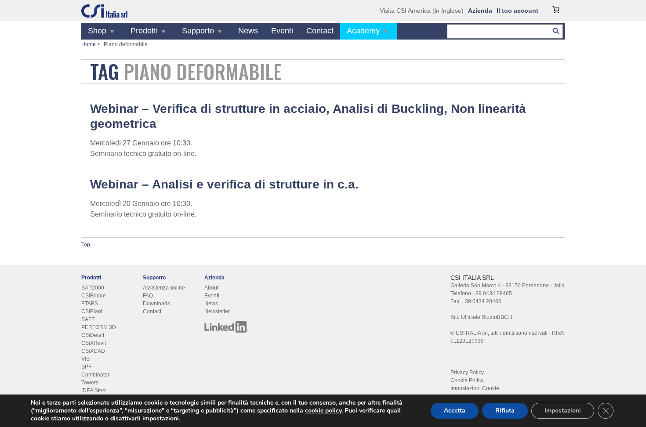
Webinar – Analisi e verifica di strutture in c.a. (224, 184)
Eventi (282, 30)
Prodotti (144, 30)
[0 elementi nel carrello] (556, 9)
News (248, 30)
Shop (97, 30)
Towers (89, 383)
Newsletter (217, 311)
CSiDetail (92, 335)
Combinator (95, 375)
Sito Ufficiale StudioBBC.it (481, 317)
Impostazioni (562, 410)
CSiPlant (91, 311)
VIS (85, 359)
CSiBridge (93, 296)
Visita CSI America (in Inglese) (422, 10)
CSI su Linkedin (226, 327)
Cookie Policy (466, 380)
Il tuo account (517, 10)
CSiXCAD (93, 351)
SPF (86, 367)
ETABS (89, 303)
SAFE (88, 319)
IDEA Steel (94, 390)
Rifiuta (505, 410)
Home (88, 44)
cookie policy (323, 410)
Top (85, 245)
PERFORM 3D (98, 327)
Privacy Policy (467, 372)
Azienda (480, 10)
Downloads (156, 303)
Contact (320, 30)
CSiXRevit (93, 343)
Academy (363, 30)
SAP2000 (92, 288)
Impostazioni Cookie (474, 388)
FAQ (148, 296)
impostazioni (160, 419)
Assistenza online (164, 288)
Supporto (198, 30)
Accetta (454, 410)
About (211, 288)
